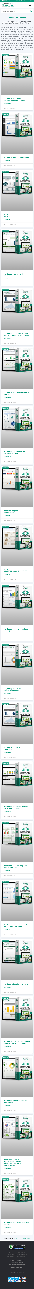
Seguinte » (26, 1238)
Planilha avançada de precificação (12, 512)
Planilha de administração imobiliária (14, 748)
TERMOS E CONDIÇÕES (17, 1260)
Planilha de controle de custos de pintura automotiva (16, 571)
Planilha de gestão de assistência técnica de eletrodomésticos (17, 1042)
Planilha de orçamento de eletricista (14, 275)
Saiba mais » (7, 103)
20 (21, 1238)
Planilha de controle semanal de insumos (16, 216)
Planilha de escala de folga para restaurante (16, 1101)
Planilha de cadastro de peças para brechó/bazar (15, 867)
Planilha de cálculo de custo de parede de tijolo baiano (16, 926)
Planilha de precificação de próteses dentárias (14, 452)
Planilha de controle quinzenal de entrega (16, 393)
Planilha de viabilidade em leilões (16, 157)
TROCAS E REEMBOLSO (17, 1262)
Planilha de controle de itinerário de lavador (16, 1223)
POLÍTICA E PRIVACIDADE (17, 1265)
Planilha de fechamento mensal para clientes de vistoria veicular (16, 334)
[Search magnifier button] (31, 11)
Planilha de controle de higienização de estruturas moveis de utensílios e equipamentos (14, 1162)
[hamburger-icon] (30, 5)
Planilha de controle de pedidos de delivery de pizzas (16, 807)
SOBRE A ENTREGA (17, 1267)
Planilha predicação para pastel (16, 984)
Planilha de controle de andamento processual (13, 689)
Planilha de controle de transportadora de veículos (14, 99)
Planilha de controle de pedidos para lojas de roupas (16, 630)
